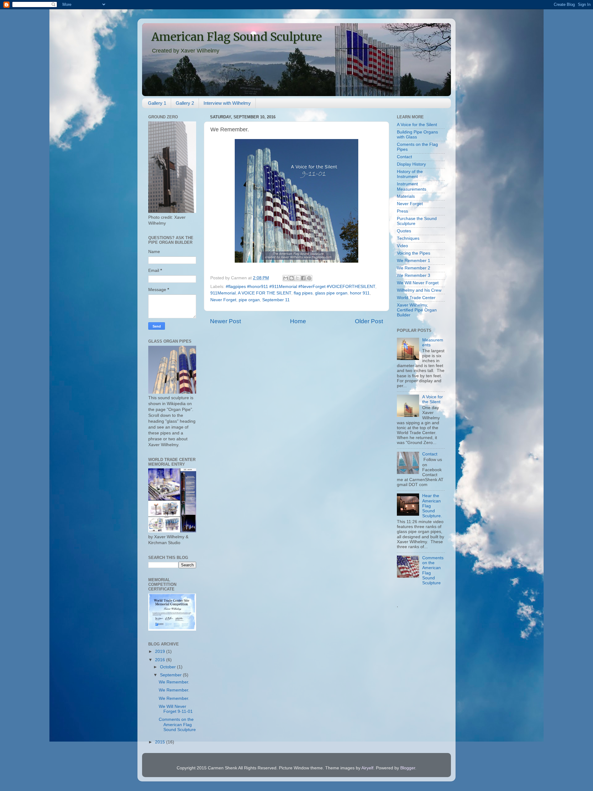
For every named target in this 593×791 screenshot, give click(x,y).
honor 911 (360, 293)
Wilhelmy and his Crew (419, 290)
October (168, 667)
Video (402, 245)
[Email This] (286, 278)
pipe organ (249, 300)
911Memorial (223, 293)
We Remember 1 (413, 260)
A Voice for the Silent (417, 124)
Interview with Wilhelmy (227, 103)
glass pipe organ (331, 293)
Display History (411, 164)
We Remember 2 (413, 268)
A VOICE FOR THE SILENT (264, 293)
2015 (160, 742)
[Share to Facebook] (303, 278)
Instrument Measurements (411, 186)
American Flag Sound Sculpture (236, 37)
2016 (160, 660)
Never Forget (223, 300)
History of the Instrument (410, 174)
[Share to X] (297, 278)
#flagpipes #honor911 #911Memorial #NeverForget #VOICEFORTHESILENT (300, 286)
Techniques (408, 238)
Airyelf (367, 768)
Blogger (407, 768)
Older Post (369, 321)
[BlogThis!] (291, 278)
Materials (406, 196)
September (171, 675)
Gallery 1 (157, 103)
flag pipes (303, 293)
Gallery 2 (185, 103)
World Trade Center (416, 297)
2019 (160, 651)
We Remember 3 (413, 275)
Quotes (404, 231)
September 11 (276, 300)
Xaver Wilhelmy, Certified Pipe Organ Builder (417, 310)
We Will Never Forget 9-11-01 (176, 709)
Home (298, 321)
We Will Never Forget (418, 283)
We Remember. (174, 682)
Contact (404, 156)
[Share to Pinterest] (309, 278)
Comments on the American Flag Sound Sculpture (177, 724)
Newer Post (225, 321)
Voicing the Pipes (413, 253)
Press (402, 211)
